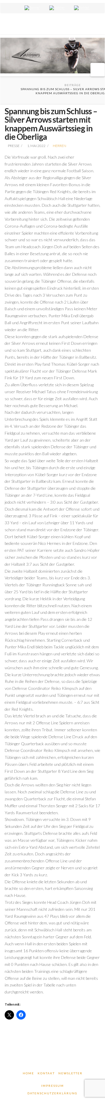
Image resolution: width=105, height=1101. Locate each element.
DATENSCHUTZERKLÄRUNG (52, 1093)
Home (28, 1073)
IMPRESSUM (52, 1085)
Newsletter (70, 1073)
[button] (97, 70)
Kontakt (46, 1073)
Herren (59, 146)
